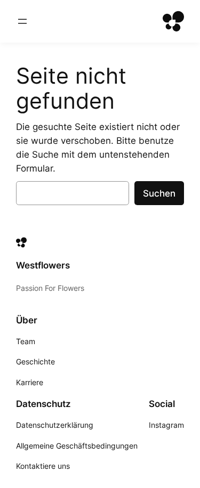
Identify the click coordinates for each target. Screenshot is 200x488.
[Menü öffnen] (22, 21)
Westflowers (43, 265)
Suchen (159, 193)
